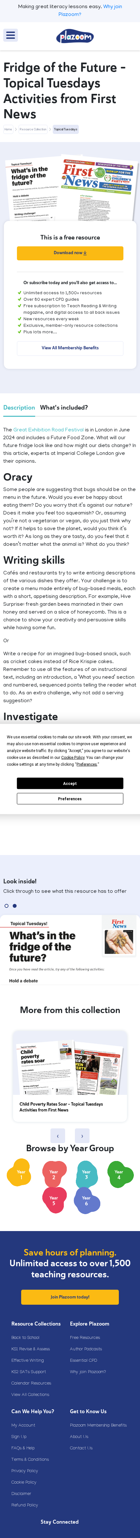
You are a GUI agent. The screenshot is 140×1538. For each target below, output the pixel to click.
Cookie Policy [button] (72, 757)
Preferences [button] (87, 764)
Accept (70, 783)
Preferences (70, 798)
